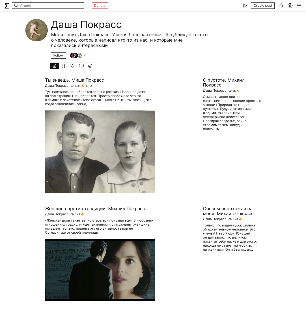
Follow (58, 55)
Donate (100, 5)
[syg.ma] (6, 5)
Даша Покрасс (56, 86)
